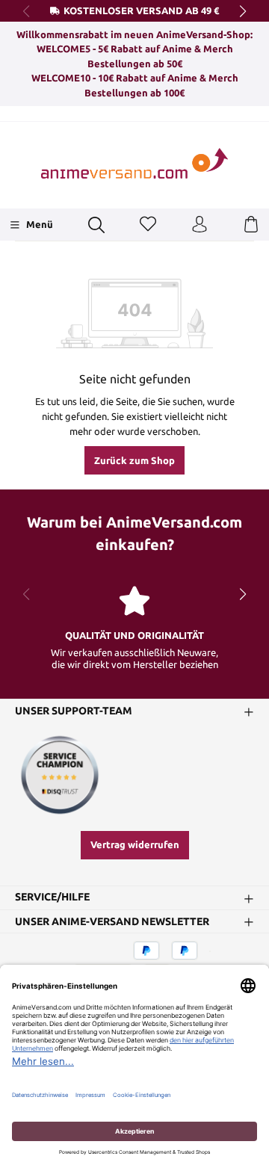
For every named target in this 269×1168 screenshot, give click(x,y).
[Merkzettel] (148, 225)
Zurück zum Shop (134, 460)
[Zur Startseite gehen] (134, 163)
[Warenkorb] (251, 225)
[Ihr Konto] (199, 225)
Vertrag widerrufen (134, 844)
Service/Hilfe (52, 897)
